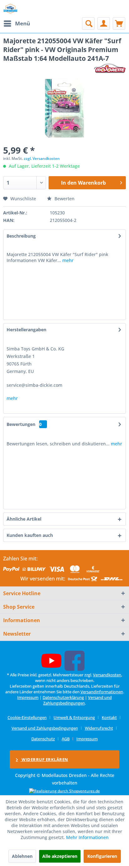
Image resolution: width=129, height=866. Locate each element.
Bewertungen (21, 424)
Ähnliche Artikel (24, 519)
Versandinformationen (101, 692)
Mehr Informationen (87, 837)
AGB (66, 739)
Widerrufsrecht (99, 728)
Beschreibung (21, 236)
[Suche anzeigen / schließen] (88, 23)
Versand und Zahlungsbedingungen (77, 700)
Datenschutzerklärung (63, 697)
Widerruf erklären (44, 759)
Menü (22, 23)
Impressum (28, 697)
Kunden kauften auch (30, 535)
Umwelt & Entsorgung (74, 717)
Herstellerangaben (26, 330)
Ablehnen (22, 856)
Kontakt (109, 717)
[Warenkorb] (119, 23)
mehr (67, 260)
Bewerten (64, 199)
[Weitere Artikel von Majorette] (110, 68)
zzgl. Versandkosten (42, 158)
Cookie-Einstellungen (27, 717)
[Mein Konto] (103, 23)
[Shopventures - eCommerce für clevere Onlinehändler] (64, 791)
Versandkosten (107, 675)
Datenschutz (43, 739)
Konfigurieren (102, 856)
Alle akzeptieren (59, 856)
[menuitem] (16, 23)
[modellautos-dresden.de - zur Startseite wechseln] (10, 8)
